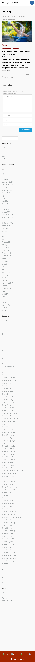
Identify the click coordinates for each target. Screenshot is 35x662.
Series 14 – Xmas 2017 (9, 413)
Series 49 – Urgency (8, 509)
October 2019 (6, 220)
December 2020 (7, 182)
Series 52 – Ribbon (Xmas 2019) (12, 517)
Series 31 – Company (9, 460)
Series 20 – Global (8, 430)
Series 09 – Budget (8, 400)
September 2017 (7, 288)
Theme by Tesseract (16, 659)
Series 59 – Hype (7, 536)
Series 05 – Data (7, 389)
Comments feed (7, 598)
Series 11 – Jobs (7, 405)
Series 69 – (5, 563)
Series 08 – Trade (7, 397)
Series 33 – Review (8, 465)
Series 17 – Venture (8, 421)
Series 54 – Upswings (9, 523)
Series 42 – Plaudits (8, 490)
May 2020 (5, 201)
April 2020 (5, 204)
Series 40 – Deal (7, 484)
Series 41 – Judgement (9, 487)
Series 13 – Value (7, 410)
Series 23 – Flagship (8, 438)
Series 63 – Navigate (8, 547)
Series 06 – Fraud (7, 391)
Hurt (3, 159)
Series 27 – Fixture (8, 449)
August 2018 (6, 258)
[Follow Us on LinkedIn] (6, 654)
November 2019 (7, 217)
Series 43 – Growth (8, 492)
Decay (4, 156)
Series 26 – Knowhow (9, 446)
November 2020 (7, 185)
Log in (4, 592)
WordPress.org (7, 601)
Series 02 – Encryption (9, 380)
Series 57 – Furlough (8, 531)
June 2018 (5, 264)
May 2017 (5, 299)
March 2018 (6, 272)
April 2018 (5, 269)
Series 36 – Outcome (9, 473)
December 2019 (7, 215)
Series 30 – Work (7, 457)
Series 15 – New (7, 416)
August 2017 (6, 291)
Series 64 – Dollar (8, 550)
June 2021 (5, 176)
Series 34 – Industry (8, 468)
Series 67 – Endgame (9, 558)
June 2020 (5, 198)
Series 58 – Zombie (8, 533)
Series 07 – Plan (7, 394)
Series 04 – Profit (7, 386)
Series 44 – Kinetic (8, 495)
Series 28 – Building (8, 451)
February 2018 (7, 275)
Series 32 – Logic (7, 462)
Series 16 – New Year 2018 (11, 419)
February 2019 (7, 242)
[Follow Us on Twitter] (24, 654)
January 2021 (6, 179)
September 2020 (7, 190)
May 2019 (5, 234)
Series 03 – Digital (8, 383)
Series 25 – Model (8, 443)
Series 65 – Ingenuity (8, 553)
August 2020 (6, 193)
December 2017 (7, 280)
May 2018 (5, 267)
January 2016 (6, 310)
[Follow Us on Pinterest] (15, 654)
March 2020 (6, 206)
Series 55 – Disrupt (8, 525)
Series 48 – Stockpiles (9, 506)
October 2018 (6, 253)
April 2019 (5, 237)
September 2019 (7, 223)
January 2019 (6, 245)
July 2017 (5, 294)
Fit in (3, 153)
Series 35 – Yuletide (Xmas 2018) (12, 471)
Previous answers (8, 367)
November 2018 (7, 250)
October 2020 (6, 187)
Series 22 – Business (9, 435)
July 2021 (5, 174)
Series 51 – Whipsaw (8, 514)
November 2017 (7, 283)
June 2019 (5, 231)
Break (4, 148)
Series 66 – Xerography (9, 555)
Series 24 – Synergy (8, 441)
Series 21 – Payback (8, 432)
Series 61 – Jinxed (7, 542)
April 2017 (5, 302)
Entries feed (6, 595)
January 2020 (6, 212)
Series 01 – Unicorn (8, 378)
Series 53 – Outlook (8, 520)
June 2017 (5, 297)
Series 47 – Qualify (8, 503)
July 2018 (5, 261)
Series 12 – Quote (8, 408)
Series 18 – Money (8, 424)
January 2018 (6, 278)
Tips (3, 150)
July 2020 (5, 196)
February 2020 (7, 209)
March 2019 (6, 239)
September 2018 (7, 256)
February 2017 (7, 308)
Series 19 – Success (8, 427)
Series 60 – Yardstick (8, 539)
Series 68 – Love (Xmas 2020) (11, 561)
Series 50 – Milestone (9, 512)
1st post (4, 320)
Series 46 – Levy (7, 501)
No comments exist (9, 19)
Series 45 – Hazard (8, 498)
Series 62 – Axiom (8, 544)
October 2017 (6, 286)
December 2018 (7, 247)
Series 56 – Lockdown (9, 528)
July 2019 (5, 228)
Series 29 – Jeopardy (8, 454)
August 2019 (6, 226)
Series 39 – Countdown (9, 482)
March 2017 (6, 305)
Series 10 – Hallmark (8, 402)
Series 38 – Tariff (7, 479)
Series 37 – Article (8, 476)
